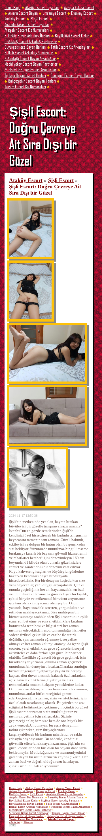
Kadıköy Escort (15, 18)
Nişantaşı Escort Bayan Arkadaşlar (30, 58)
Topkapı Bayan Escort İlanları (25, 75)
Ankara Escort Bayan (23, 13)
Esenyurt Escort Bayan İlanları (72, 75)
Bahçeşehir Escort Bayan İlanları (32, 80)
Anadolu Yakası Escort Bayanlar (27, 24)
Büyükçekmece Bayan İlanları (25, 46)
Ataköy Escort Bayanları (42, 7)
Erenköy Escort (82, 13)
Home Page (12, 7)
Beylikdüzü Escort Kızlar (72, 35)
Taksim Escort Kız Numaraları (25, 86)
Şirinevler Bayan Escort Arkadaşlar (30, 69)
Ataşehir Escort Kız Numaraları (27, 30)
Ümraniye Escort (54, 13)
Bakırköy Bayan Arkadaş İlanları (27, 35)
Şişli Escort (39, 18)
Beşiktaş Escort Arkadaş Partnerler (31, 41)
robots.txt (14, 822)
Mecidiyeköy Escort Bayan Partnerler (31, 63)
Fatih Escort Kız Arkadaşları (70, 46)
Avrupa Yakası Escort (79, 7)
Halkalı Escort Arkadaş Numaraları (29, 52)
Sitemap (28, 822)
